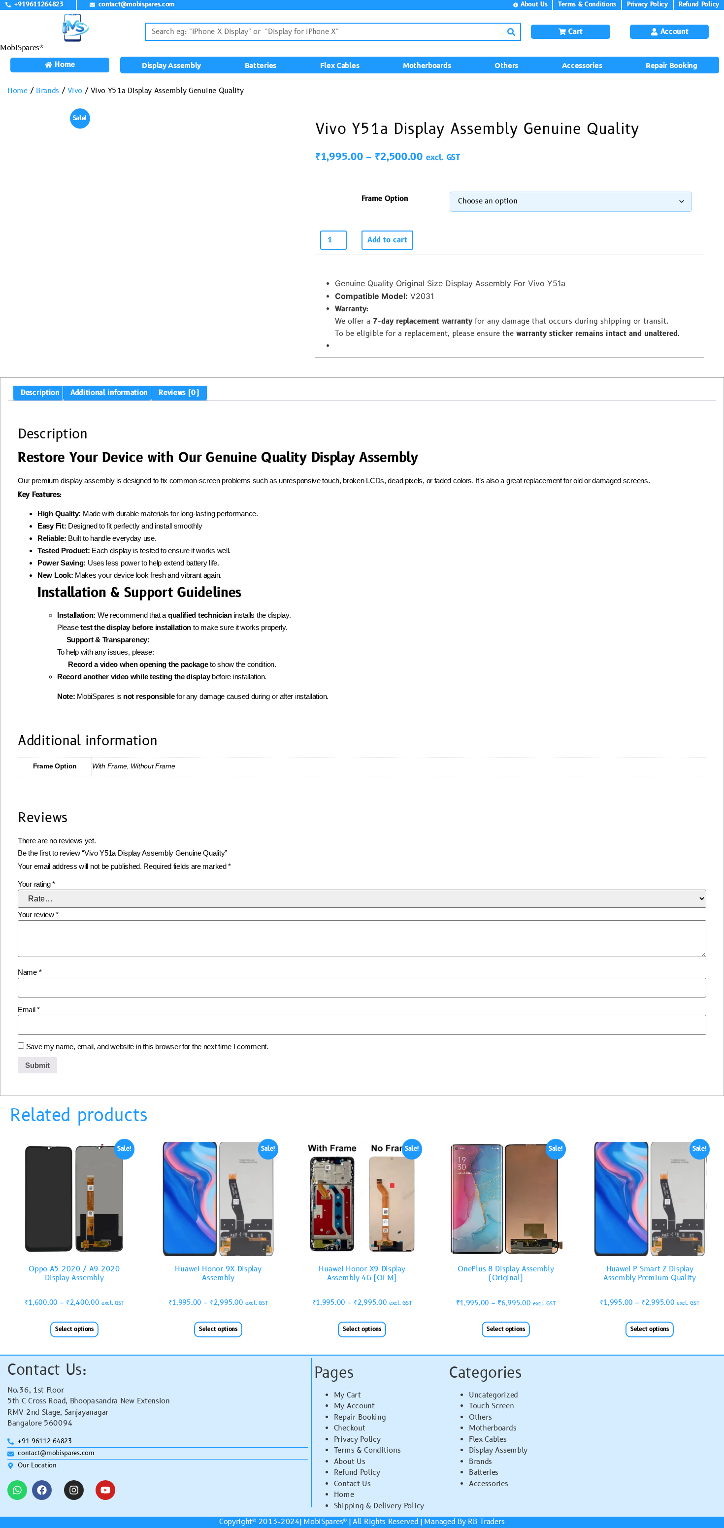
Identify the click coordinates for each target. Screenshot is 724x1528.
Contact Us (352, 1484)
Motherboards (427, 65)
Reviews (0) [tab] (179, 393)
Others (506, 65)
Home (17, 91)
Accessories (582, 65)
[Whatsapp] (17, 1490)
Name (29, 972)
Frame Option (385, 198)
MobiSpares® (21, 48)
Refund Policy (357, 1472)
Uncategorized (493, 1395)
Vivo (74, 91)
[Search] (511, 32)
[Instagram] (74, 1490)
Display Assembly (171, 65)
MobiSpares (323, 1522)
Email (29, 1009)
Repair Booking (671, 65)
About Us (349, 1462)
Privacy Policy (357, 1439)
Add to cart (387, 240)
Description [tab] (40, 393)
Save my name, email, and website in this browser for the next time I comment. (147, 1046)
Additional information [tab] (109, 393)
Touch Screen (491, 1406)
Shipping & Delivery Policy (379, 1506)
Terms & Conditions (367, 1450)
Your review (38, 914)
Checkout (349, 1428)
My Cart (347, 1395)
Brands (47, 91)
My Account (354, 1406)
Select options (74, 1329)
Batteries (260, 65)
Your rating (36, 884)
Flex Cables (340, 65)
